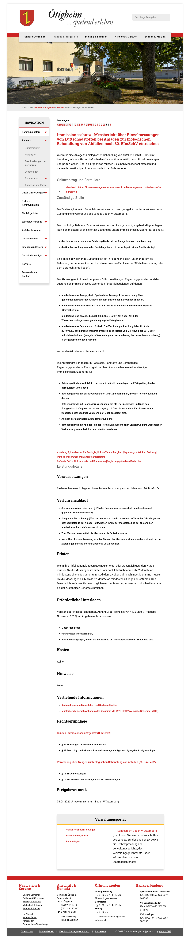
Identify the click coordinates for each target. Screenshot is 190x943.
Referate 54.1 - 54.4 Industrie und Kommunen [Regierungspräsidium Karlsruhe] (99, 461)
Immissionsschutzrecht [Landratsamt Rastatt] (81, 456)
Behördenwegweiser (77, 835)
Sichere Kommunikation (30, 203)
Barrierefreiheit (46, 931)
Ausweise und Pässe (35, 185)
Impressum (100, 931)
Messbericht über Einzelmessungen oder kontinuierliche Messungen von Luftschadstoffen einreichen (114, 189)
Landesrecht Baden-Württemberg (137, 830)
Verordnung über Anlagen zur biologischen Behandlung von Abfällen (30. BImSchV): (106, 762)
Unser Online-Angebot (33, 192)
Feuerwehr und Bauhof (30, 274)
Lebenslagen (31, 171)
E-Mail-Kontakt (68, 912)
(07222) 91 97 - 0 (69, 905)
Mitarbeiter (30, 154)
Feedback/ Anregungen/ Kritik (74, 931)
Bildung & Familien (96, 36)
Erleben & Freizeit (155, 36)
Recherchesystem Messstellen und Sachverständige (89, 705)
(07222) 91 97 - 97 (70, 908)
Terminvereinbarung (108, 916)
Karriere (26, 264)
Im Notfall (28, 914)
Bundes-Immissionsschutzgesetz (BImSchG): (84, 733)
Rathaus (60, 107)
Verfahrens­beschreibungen (80, 829)
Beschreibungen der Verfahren (35, 163)
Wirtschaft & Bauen (125, 36)
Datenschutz (27, 931)
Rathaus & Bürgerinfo (65, 36)
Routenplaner (30, 917)
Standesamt (31, 178)
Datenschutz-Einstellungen (36, 924)
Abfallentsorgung (31, 230)
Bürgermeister (32, 148)
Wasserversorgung (32, 221)
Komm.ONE (165, 931)
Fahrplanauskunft (69, 920)
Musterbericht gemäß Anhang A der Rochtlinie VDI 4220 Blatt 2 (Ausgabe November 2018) (109, 711)
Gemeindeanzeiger (32, 255)
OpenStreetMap (68, 916)
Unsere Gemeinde (35, 36)
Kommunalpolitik (31, 132)
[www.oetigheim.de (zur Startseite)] (67, 26)
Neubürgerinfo (30, 213)
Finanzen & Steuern (32, 247)
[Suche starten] (166, 17)
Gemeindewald (30, 238)
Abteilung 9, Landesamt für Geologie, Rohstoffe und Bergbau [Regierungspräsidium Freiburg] (106, 452)
